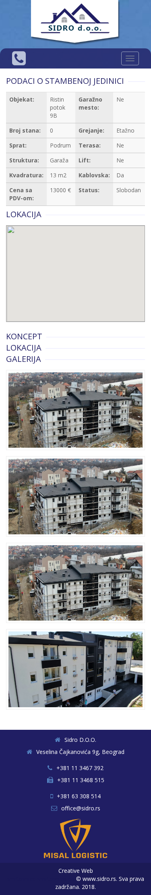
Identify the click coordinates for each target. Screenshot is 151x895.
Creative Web (75, 870)
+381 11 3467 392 (79, 768)
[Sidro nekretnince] (76, 23)
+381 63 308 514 (79, 796)
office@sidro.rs (80, 808)
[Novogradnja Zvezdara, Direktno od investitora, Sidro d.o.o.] (75, 410)
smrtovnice (21, 879)
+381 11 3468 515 (80, 780)
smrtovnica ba (55, 879)
